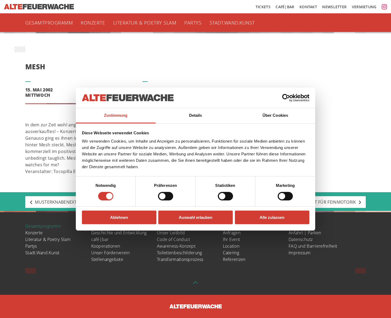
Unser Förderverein (110, 253)
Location (231, 246)
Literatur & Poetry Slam (145, 22)
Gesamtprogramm (49, 22)
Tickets (263, 6)
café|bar (100, 239)
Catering (231, 253)
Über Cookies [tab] (275, 115)
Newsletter (334, 6)
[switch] (165, 196)
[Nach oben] (195, 284)
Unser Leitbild (171, 233)
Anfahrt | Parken (305, 233)
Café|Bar (285, 6)
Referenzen (234, 259)
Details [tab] (195, 115)
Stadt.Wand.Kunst (232, 22)
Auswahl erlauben (195, 217)
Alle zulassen (272, 217)
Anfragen (231, 233)
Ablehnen (119, 217)
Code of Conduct (173, 239)
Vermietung (364, 6)
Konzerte (93, 22)
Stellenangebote (107, 259)
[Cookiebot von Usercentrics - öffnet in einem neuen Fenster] (286, 98)
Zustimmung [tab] (116, 115)
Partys (192, 22)
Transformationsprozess (180, 259)
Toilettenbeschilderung (179, 253)
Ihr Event (231, 239)
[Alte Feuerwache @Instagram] (384, 7)
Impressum (300, 253)
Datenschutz (301, 239)
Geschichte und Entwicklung (119, 233)
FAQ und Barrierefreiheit (313, 246)
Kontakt (308, 6)
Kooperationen (105, 246)
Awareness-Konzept (176, 246)
